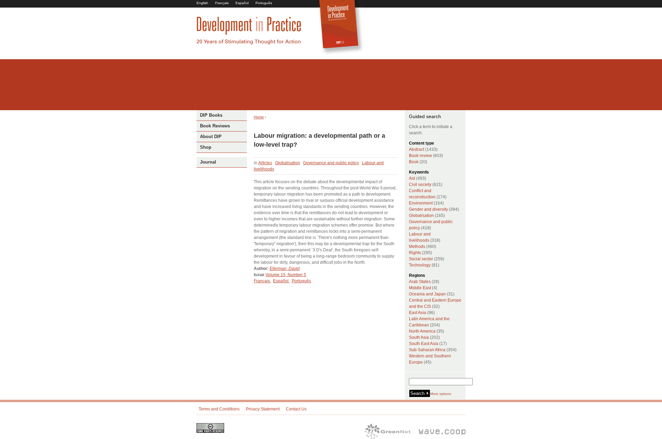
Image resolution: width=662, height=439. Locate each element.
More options (440, 394)
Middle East (420, 287)
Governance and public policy (331, 162)
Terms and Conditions (219, 409)
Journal (208, 162)
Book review (420, 155)
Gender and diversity (428, 209)
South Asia (419, 337)
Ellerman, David (285, 268)
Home (259, 117)
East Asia (417, 312)
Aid (412, 178)
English (202, 3)
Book (414, 161)
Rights (415, 252)
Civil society (420, 184)
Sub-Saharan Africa (427, 349)
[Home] (249, 43)
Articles (265, 162)
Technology (420, 265)
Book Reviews (215, 125)
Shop (205, 147)
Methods (417, 246)
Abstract (416, 149)
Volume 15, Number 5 (285, 274)
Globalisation (287, 162)
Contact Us (296, 409)
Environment (421, 203)
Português (263, 3)
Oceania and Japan (427, 294)
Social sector (421, 259)
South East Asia (423, 343)
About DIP (211, 136)
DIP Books (211, 115)
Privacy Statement (263, 409)
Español (242, 3)
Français (222, 3)
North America (422, 331)
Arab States (420, 281)
